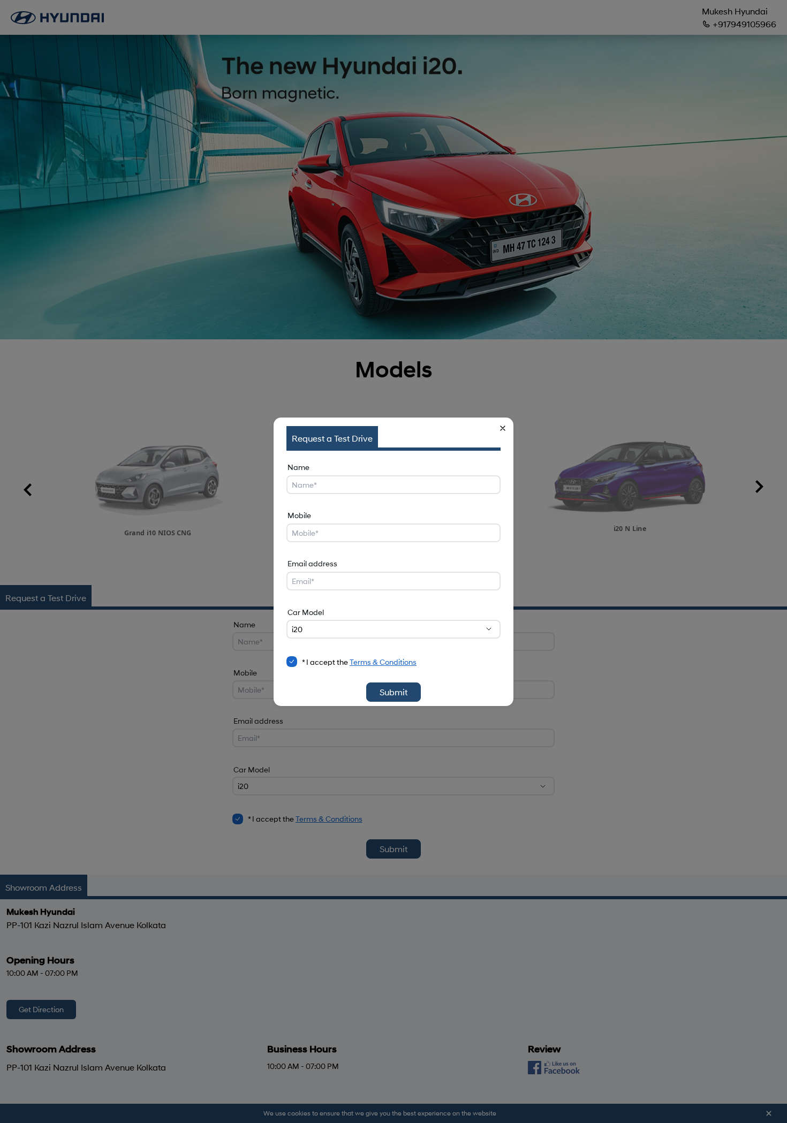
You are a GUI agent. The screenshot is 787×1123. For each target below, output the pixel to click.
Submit (393, 692)
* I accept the (359, 661)
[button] (502, 428)
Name (298, 467)
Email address (312, 563)
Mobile (299, 515)
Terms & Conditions (383, 661)
